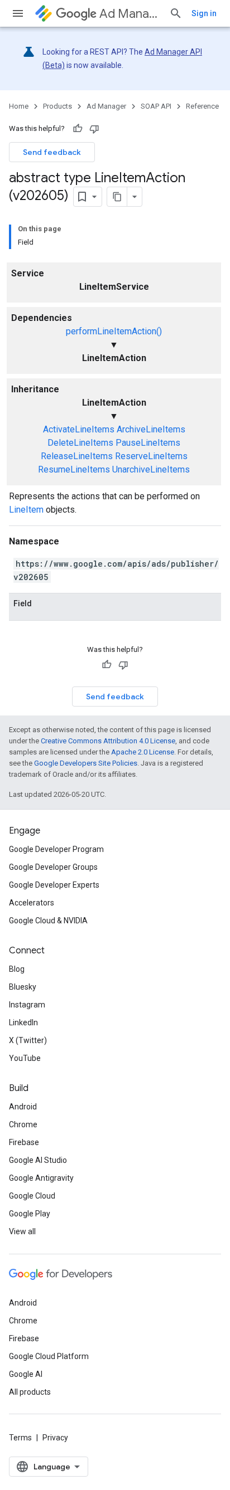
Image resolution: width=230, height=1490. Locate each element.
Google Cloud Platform (49, 1356)
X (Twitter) (28, 1040)
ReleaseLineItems (77, 456)
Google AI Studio (38, 1160)
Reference (202, 106)
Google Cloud (32, 1195)
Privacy (55, 1437)
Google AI (25, 1374)
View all (22, 1231)
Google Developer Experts (54, 884)
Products (57, 106)
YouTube (25, 1058)
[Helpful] (77, 128)
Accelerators (31, 902)
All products (30, 1391)
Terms (20, 1437)
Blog (17, 969)
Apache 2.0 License (142, 752)
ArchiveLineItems (151, 429)
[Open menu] (18, 13)
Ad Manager (129, 13)
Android (23, 1106)
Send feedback (52, 152)
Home (18, 106)
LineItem (26, 509)
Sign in (204, 13)
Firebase (24, 1142)
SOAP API (156, 106)
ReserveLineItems (151, 456)
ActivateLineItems (78, 429)
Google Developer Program (56, 849)
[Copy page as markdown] (117, 196)
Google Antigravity (41, 1178)
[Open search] (176, 13)
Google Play (29, 1213)
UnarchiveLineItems (151, 469)
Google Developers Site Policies (85, 763)
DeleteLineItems (80, 442)
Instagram (27, 1004)
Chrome (23, 1124)
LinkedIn (23, 1022)
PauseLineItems (148, 442)
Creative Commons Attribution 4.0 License (108, 741)
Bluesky (22, 986)
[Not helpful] (94, 128)
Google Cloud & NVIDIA (48, 920)
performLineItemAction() (114, 331)
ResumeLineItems (74, 469)
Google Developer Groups (53, 867)
